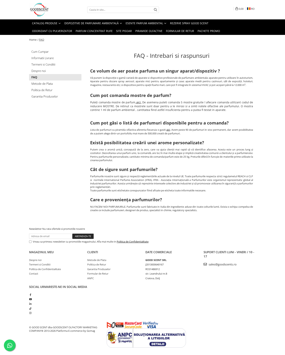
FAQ (41, 39)
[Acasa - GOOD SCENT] (48, 9)
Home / (33, 39)
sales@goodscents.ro (222, 264)
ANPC (90, 278)
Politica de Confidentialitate (133, 241)
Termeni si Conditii (43, 64)
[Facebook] (30, 294)
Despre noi (38, 71)
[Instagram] (30, 313)
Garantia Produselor (44, 96)
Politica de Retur (42, 90)
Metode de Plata (42, 84)
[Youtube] (30, 299)
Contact (33, 273)
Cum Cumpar (40, 52)
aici (138, 102)
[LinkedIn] (30, 304)
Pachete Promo (209, 31)
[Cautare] (155, 10)
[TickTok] (30, 308)
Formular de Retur (180, 31)
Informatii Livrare (42, 58)
